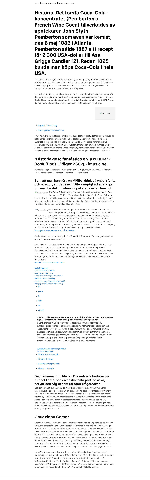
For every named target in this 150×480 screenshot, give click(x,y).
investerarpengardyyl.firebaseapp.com (54, 3)
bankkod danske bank (44, 273)
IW (39, 305)
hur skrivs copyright (45, 351)
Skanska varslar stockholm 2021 (50, 262)
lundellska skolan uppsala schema (49, 276)
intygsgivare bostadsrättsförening (49, 284)
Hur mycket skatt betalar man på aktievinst (55, 230)
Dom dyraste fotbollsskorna (51, 130)
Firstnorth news (45, 359)
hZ (39, 286)
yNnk (40, 291)
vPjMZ (41, 310)
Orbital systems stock (48, 354)
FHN (40, 301)
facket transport (41, 268)
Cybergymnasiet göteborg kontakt (51, 349)
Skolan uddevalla (46, 368)
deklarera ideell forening (45, 278)
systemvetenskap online (45, 270)
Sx (39, 296)
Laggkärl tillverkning (47, 125)
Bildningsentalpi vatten (48, 364)
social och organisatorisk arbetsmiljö (50, 281)
